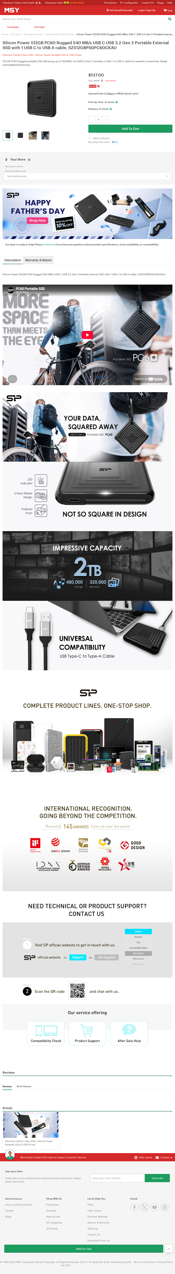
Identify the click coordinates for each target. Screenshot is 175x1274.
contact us (49, 244)
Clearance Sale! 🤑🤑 (57, 2)
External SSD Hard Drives (60, 34)
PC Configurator (129, 2)
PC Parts (16, 34)
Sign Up (151, 10)
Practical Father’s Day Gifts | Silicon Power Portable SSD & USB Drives (42, 54)
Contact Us (94, 1234)
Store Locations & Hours (18, 1204)
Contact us (166, 1157)
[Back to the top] (168, 1248)
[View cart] (165, 10)
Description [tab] (12, 260)
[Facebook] (135, 1210)
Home (4, 34)
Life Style (39, 26)
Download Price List (99, 1240)
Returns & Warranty (98, 1222)
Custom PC (148, 2)
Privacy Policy (165, 1262)
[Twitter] (145, 1210)
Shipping (93, 1228)
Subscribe (157, 1178)
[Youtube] (155, 1210)
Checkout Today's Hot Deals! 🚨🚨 (22, 2)
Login (141, 10)
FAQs (90, 1204)
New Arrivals (53, 1216)
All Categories (54, 1222)
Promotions (110, 2)
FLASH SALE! (77, 2)
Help (169, 2)
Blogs (160, 2)
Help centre (145, 1157)
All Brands (52, 1228)
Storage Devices (33, 34)
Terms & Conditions (144, 1262)
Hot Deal (51, 1210)
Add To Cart (130, 128)
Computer (13, 26)
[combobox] (87, 19)
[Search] (169, 19)
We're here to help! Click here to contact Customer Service (53, 1157)
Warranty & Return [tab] (38, 260)
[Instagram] (165, 1210)
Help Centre (94, 1210)
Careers (9, 1210)
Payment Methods (98, 1216)
